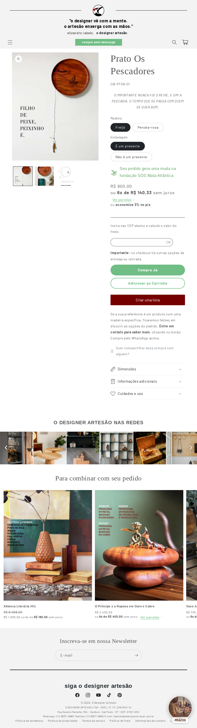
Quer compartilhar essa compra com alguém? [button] (145, 351)
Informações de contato (150, 720)
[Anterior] (6, 448)
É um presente (128, 146)
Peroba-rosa (148, 127)
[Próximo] (191, 448)
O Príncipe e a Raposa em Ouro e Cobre (124, 606)
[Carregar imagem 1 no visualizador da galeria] (22, 176)
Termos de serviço (93, 720)
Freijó (120, 127)
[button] (10, 42)
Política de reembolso (29, 720)
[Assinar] (136, 655)
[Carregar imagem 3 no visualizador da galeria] (65, 176)
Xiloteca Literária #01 (20, 606)
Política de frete (120, 720)
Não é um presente (131, 157)
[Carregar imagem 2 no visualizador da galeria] (44, 176)
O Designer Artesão (104, 702)
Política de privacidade (63, 720)
